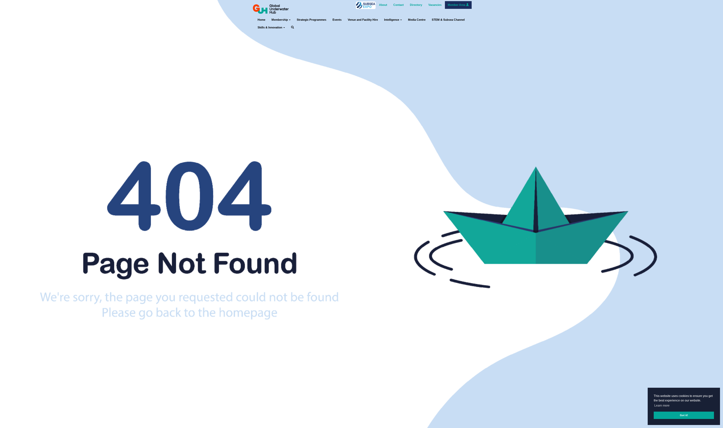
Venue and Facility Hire (363, 19)
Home (261, 19)
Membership (280, 19)
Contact (398, 4)
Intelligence (392, 19)
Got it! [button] (684, 415)
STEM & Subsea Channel (448, 19)
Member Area (457, 4)
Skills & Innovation (270, 27)
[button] (292, 27)
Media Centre (417, 19)
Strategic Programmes (311, 19)
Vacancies (435, 4)
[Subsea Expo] (366, 5)
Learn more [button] (662, 405)
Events (337, 19)
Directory (416, 4)
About (383, 4)
